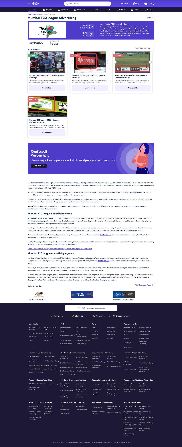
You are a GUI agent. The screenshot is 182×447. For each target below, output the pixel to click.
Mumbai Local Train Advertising (129, 390)
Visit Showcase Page (143, 48)
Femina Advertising (113, 389)
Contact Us (124, 4)
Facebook (110, 328)
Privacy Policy (48, 337)
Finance (126, 338)
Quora (94, 338)
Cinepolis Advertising (51, 384)
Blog (93, 328)
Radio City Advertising (114, 366)
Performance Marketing (32, 361)
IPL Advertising (97, 407)
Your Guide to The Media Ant (34, 329)
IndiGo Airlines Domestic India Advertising (144, 369)
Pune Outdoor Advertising (48, 413)
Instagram (95, 334)
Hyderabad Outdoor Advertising (35, 418)
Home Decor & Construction (143, 343)
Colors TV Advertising (83, 371)
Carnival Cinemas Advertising (34, 388)
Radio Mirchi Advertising (96, 357)
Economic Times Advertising (81, 390)
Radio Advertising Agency (145, 413)
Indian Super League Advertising (98, 413)
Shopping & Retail (129, 328)
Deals (30, 340)
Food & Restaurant (129, 331)
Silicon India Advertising (96, 394)
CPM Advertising (49, 356)
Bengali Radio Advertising (96, 366)
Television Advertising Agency (146, 424)
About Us (79, 316)
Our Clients (100, 316)
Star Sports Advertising (68, 374)
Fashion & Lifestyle (145, 328)
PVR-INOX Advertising (35, 384)
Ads (77, 331)
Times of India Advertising (65, 385)
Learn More (39, 166)
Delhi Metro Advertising (143, 385)
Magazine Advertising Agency (130, 413)
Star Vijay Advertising (67, 363)
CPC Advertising (33, 356)
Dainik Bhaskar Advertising (80, 385)
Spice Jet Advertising (146, 363)
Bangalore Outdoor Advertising (34, 413)
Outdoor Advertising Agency (130, 429)
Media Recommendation (81, 335)
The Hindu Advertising (67, 390)
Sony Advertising (81, 367)
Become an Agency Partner (50, 329)
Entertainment (144, 334)
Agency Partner (122, 316)
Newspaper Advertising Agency (129, 424)
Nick (61, 406)
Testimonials (32, 337)
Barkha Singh (64, 410)
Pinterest (110, 334)
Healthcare (127, 342)
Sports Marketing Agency (144, 429)
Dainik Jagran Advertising (64, 396)
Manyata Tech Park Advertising (145, 390)
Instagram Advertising (35, 372)
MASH (62, 331)
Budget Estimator (66, 344)
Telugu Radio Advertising (111, 357)
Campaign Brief (65, 328)
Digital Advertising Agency (145, 407)
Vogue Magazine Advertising (112, 394)
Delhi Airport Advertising (127, 363)
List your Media (49, 333)
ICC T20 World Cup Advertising (113, 407)
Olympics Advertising (114, 413)
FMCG (125, 334)
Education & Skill (144, 338)
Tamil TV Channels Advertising (82, 363)
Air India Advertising (130, 357)
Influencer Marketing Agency (146, 418)
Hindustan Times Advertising (81, 396)
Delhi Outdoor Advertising (48, 407)
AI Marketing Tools (66, 340)
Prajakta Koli (80, 406)
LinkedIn (110, 331)
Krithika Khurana (81, 410)
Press (109, 338)
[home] (34, 5)
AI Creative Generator (83, 340)
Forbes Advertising (98, 385)
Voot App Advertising (35, 365)
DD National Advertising (64, 357)
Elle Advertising (97, 389)
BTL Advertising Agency (128, 435)
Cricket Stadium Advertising (128, 385)
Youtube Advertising (50, 365)
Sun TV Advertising (82, 357)
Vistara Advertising (129, 369)
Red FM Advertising (98, 362)
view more (61, 83)
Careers (46, 340)
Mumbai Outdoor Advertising (34, 407)
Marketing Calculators (67, 336)
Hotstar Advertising (34, 369)
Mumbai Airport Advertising (144, 357)
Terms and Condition (35, 333)
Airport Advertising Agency (129, 407)
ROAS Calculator (81, 328)
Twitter (94, 331)
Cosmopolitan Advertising (111, 385)
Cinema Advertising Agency (129, 418)
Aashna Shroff (65, 413)
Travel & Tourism (144, 331)
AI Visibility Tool (81, 344)
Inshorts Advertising (50, 369)
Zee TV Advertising (66, 367)
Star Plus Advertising (67, 371)
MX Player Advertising (51, 361)
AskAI (149, 18)
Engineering (127, 347)
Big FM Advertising (113, 362)
